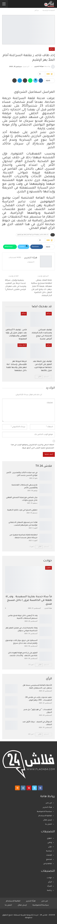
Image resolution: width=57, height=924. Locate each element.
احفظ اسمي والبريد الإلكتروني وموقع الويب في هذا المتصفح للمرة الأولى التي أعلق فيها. (32, 446)
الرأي (50, 882)
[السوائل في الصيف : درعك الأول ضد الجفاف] (11, 725)
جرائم (52, 49)
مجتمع (49, 860)
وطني (50, 843)
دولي (50, 847)
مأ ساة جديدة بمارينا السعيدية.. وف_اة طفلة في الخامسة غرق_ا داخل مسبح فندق (29, 600)
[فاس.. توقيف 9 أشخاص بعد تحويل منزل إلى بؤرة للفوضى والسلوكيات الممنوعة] (16, 319)
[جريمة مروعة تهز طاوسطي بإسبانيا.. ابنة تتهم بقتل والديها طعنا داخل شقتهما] (16, 350)
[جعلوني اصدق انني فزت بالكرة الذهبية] (45, 513)
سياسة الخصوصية (44, 812)
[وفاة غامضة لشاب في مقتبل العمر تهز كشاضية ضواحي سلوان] (45, 631)
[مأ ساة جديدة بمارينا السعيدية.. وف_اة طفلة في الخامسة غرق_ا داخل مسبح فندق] (28, 579)
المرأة (49, 886)
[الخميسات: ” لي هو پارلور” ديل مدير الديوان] (11, 713)
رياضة (49, 891)
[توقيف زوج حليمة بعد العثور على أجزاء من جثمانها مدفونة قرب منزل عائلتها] (41, 350)
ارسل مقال (47, 820)
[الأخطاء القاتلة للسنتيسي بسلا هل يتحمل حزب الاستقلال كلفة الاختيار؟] (11, 688)
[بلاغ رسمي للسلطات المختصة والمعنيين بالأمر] (45, 488)
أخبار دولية (22, 345)
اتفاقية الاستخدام (45, 816)
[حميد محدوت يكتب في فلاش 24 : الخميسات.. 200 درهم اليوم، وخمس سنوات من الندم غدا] (11, 700)
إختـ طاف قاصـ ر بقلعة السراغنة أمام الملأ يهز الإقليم (32, 235)
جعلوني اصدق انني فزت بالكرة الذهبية (22, 510)
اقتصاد (49, 855)
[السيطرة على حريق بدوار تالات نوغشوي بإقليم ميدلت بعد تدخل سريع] (45, 644)
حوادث (49, 878)
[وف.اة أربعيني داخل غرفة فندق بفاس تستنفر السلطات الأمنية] (45, 619)
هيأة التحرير (47, 807)
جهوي (48, 568)
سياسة (49, 851)
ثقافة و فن (47, 864)
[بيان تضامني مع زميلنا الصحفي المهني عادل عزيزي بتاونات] (45, 501)
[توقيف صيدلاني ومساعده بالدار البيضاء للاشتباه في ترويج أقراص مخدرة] (41, 319)
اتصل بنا (48, 824)
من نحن (49, 803)
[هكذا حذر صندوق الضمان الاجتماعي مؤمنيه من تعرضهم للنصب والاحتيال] (45, 525)
